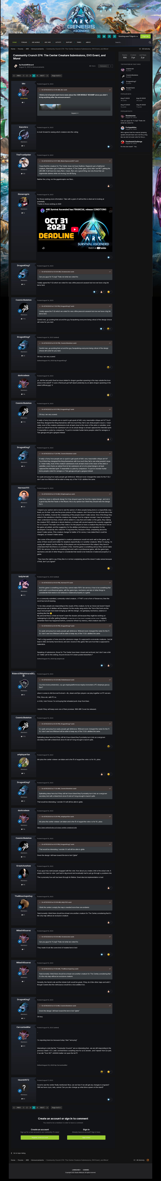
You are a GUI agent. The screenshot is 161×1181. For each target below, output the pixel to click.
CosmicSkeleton (24, 300)
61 (24, 915)
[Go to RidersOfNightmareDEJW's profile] (24, 684)
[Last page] (47, 75)
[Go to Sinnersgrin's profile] (24, 202)
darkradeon (23, 375)
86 (24, 695)
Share (93, 66)
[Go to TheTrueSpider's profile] (24, 162)
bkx (23, 83)
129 (23, 507)
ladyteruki (24, 576)
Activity (58, 42)
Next (42, 75)
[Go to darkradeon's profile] (24, 383)
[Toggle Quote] (40, 90)
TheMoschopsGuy (24, 896)
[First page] (14, 75)
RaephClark (130, 88)
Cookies (86, 1170)
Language (76, 1170)
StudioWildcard (27, 65)
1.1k (24, 394)
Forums (24, 42)
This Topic (141, 42)
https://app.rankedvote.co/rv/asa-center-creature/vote (57, 827)
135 (23, 173)
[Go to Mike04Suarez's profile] (24, 938)
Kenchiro (23, 127)
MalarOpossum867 (68, 161)
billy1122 (64, 902)
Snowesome (65, 272)
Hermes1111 (23, 488)
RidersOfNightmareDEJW (23, 674)
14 (24, 146)
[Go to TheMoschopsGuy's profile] (24, 904)
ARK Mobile (36, 42)
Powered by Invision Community (80, 1174)
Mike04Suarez (23, 930)
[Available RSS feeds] (148, 1160)
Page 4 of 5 (56, 75)
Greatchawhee (23, 866)
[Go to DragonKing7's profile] (24, 273)
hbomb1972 (23, 1080)
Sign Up (145, 36)
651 (23, 1046)
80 (24, 1099)
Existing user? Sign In (127, 36)
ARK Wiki (48, 42)
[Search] (150, 42)
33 (24, 284)
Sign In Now (86, 1137)
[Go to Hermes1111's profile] (24, 495)
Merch (88, 42)
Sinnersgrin (23, 194)
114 (24, 885)
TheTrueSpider (23, 155)
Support (69, 42)
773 (23, 319)
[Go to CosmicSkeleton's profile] (24, 308)
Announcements (38, 67)
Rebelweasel (66, 680)
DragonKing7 (23, 265)
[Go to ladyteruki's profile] (24, 584)
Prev (19, 75)
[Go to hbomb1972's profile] (24, 1088)
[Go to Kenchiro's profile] (24, 135)
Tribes (79, 42)
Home (15, 42)
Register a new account (40, 1137)
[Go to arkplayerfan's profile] (24, 762)
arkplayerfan (23, 754)
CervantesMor (24, 1027)
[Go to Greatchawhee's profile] (24, 873)
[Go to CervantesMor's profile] (24, 1035)
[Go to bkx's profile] (24, 91)
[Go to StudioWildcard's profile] (15, 66)
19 (24, 213)
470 (23, 595)
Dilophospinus (65, 494)
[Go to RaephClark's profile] (123, 89)
